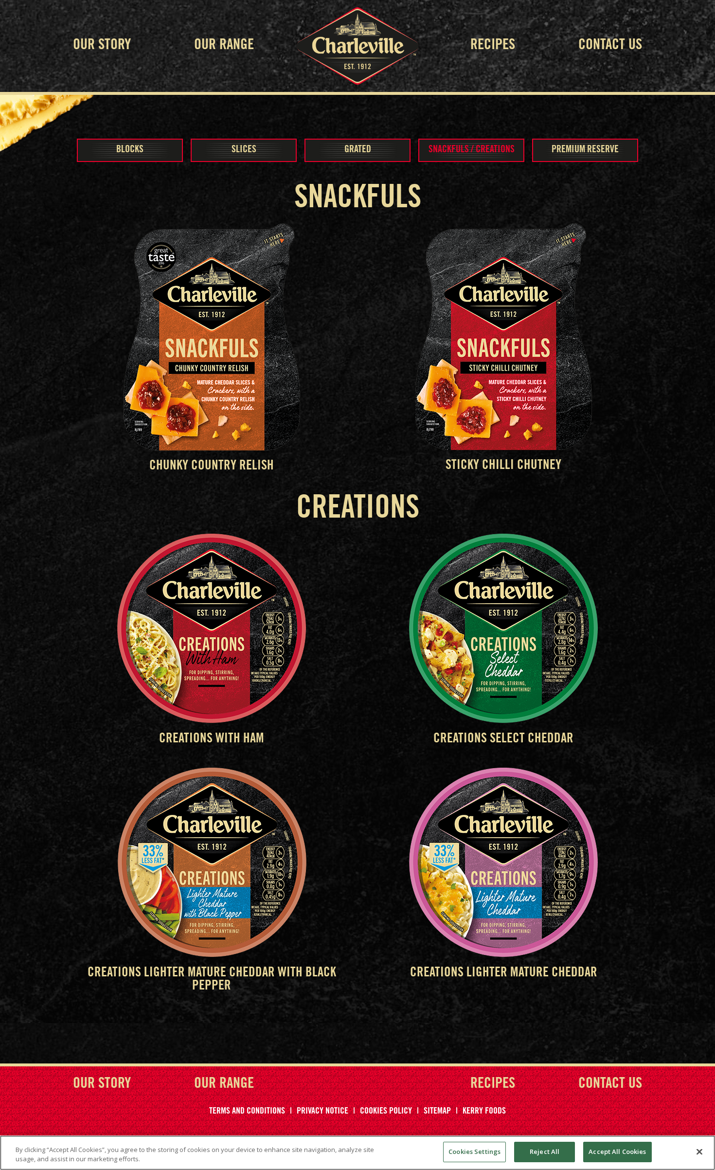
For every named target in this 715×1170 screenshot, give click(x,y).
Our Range (224, 45)
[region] (357, 1152)
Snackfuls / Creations (472, 150)
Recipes (492, 45)
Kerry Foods (484, 1111)
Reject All (544, 1151)
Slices (244, 150)
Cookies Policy (386, 1111)
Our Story (102, 45)
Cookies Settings (474, 1151)
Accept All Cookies (617, 1151)
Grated (357, 150)
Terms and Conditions (247, 1111)
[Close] (699, 1151)
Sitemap (437, 1111)
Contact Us (610, 45)
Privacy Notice (322, 1111)
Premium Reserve (585, 150)
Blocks (129, 150)
